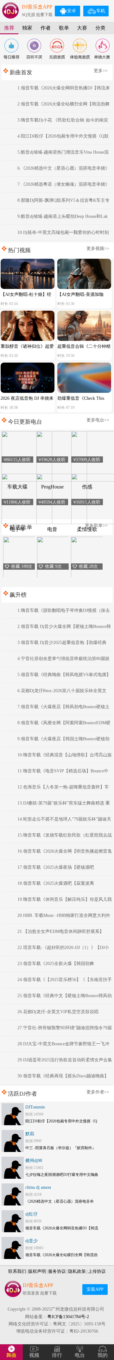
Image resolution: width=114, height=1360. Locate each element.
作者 (46, 28)
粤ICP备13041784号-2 (68, 1316)
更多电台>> (97, 420)
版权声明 (37, 1271)
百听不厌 (34, 49)
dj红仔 (31, 1214)
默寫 (29, 1133)
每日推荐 (11, 49)
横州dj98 (33, 1160)
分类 (100, 28)
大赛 (82, 28)
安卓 (71, 10)
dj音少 (31, 1241)
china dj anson (38, 1187)
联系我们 (17, 1271)
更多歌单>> (96, 525)
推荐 (9, 28)
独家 (27, 28)
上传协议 (97, 1271)
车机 (100, 10)
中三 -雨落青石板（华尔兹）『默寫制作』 (60, 1148)
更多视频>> (97, 248)
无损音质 (57, 49)
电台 (80, 1355)
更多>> (101, 70)
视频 (34, 1355)
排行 (57, 1355)
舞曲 (11, 1355)
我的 (103, 1355)
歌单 (64, 28)
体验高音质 (80, 49)
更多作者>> (97, 1092)
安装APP (95, 1289)
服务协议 (57, 1271)
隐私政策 (77, 1271)
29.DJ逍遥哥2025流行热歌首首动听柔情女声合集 (64, 1060)
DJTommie (35, 1107)
